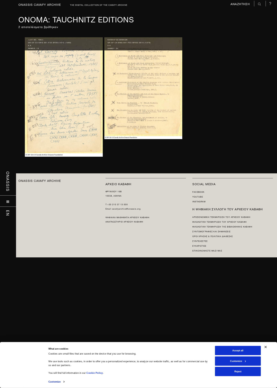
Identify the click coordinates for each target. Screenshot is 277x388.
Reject (237, 371)
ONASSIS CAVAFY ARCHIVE (39, 180)
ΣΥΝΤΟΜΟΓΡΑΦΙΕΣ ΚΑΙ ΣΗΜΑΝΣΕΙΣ (211, 231)
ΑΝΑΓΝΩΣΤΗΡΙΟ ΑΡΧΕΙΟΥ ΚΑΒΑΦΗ (124, 221)
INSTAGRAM (199, 201)
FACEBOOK (198, 192)
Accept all (237, 350)
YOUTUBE (197, 196)
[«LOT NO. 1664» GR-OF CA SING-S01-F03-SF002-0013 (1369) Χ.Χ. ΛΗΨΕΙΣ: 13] (64, 96)
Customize (54, 381)
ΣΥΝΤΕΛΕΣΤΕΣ (200, 241)
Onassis (8, 181)
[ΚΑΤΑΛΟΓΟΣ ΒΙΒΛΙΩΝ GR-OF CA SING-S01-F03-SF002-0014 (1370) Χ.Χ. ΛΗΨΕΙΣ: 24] (143, 87)
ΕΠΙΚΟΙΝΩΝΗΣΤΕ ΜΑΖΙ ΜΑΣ (207, 250)
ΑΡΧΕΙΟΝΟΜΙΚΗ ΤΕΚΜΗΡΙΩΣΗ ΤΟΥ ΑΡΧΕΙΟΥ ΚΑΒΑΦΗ (221, 217)
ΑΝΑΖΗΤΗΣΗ (241, 3)
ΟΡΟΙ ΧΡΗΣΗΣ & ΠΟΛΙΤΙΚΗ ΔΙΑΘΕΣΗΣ (212, 236)
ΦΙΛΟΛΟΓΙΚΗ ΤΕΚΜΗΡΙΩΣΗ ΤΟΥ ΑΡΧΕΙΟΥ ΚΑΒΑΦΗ (219, 221)
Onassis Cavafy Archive (39, 4)
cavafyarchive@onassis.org (126, 208)
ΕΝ (8, 213)
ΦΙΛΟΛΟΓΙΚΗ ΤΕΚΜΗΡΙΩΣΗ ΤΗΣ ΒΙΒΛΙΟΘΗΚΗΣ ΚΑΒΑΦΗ (222, 226)
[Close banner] (265, 347)
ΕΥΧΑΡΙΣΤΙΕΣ (199, 245)
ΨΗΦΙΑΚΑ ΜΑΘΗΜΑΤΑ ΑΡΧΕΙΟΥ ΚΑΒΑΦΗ (127, 217)
